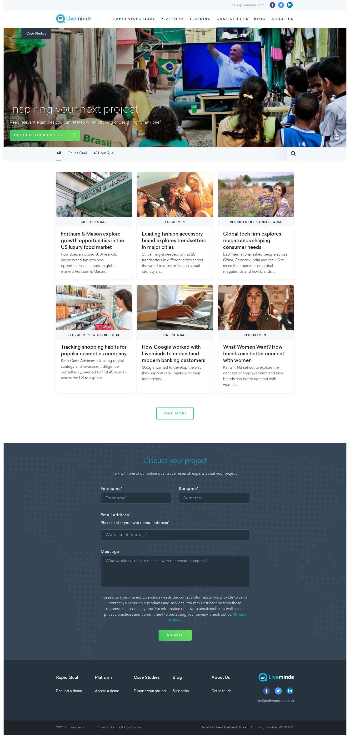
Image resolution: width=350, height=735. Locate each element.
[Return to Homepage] (273, 678)
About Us (282, 19)
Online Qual (77, 153)
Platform (172, 19)
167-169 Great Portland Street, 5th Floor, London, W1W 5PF (248, 727)
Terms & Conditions (125, 727)
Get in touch (221, 691)
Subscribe (181, 691)
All (58, 153)
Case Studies (233, 19)
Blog (260, 19)
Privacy (102, 727)
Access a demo (107, 691)
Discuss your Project (40, 135)
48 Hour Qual (104, 153)
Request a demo (69, 691)
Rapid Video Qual (134, 19)
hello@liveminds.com (247, 5)
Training (200, 19)
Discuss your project (150, 691)
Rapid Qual (67, 678)
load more (175, 413)
